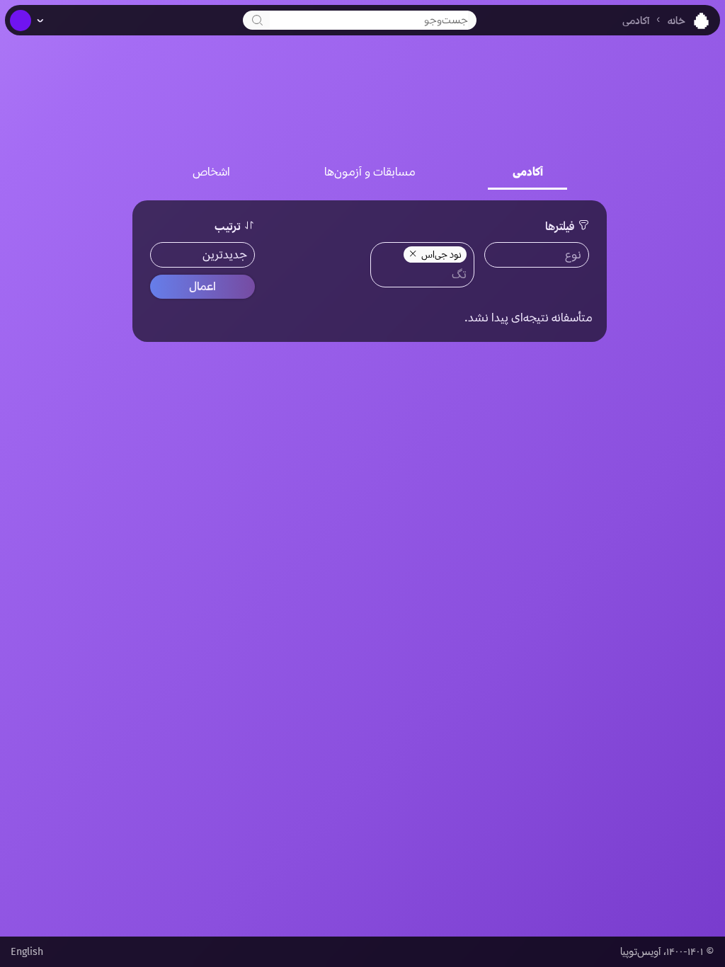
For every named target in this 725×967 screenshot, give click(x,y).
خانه (676, 21)
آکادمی (635, 21)
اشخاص (211, 171)
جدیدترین (224, 254)
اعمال (202, 286)
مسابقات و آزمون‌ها (370, 171)
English (27, 952)
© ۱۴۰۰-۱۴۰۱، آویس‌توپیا (667, 952)
